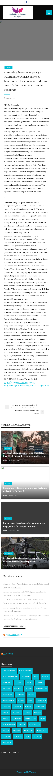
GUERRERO (20, 695)
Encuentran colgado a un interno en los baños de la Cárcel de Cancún (25, 490)
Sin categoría (34, 725)
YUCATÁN (37, 737)
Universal (8, 653)
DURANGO (17, 689)
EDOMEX (29, 689)
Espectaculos (41, 689)
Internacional (8, 701)
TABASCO (16, 731)
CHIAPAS (45, 677)
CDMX (36, 677)
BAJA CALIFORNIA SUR (10, 677)
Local (30, 701)
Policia (8, 67)
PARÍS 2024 (16, 713)
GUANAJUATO (7, 695)
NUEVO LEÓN (40, 707)
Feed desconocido (14, 634)
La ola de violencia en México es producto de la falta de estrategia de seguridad (24, 560)
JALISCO (21, 701)
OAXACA (6, 713)
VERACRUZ (18, 737)
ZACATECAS (7, 743)
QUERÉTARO (16, 719)
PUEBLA (5, 719)
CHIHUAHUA (7, 683)
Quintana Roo (30, 719)
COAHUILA (19, 683)
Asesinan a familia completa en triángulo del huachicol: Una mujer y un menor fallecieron (24, 455)
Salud (42, 719)
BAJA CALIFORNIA (25, 671)
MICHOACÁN (41, 701)
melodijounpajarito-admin (12, 566)
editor (5, 460)
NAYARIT (28, 707)
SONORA (6, 731)
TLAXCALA (6, 737)
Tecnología (41, 731)
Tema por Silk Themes (26, 772)
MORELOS (6, 707)
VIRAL (28, 737)
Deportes (6, 689)
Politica (37, 713)
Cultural (40, 683)
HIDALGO (31, 695)
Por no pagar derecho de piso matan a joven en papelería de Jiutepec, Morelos (24, 525)
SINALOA (22, 725)
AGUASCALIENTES (9, 671)
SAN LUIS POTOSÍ (9, 725)
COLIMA (29, 683)
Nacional (8, 554)
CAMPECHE (25, 677)
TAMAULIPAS (28, 731)
